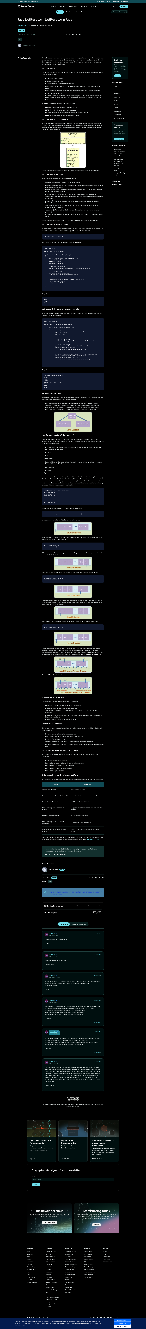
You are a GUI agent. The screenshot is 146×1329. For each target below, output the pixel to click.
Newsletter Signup (70, 1274)
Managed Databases (52, 1282)
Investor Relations (32, 1282)
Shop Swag (68, 1292)
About (28, 1251)
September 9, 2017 (54, 977)
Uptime (48, 1295)
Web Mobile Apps (89, 1269)
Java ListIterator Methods (52, 174)
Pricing (67, 1279)
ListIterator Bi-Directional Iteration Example (60, 309)
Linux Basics (117, 93)
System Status (107, 1259)
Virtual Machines (88, 1274)
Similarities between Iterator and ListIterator (61, 750)
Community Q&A (69, 1254)
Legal (28, 1274)
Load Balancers (50, 1279)
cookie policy (95, 1323)
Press (28, 1272)
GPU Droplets (49, 1254)
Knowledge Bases (51, 1251)
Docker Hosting (88, 1264)
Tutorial (21, 30)
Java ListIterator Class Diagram (55, 119)
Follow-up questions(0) (79, 924)
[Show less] (100, 933)
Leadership (30, 1254)
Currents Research (70, 1261)
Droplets (48, 1269)
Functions (48, 1274)
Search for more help (94, 906)
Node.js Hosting (88, 1267)
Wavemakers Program (71, 1267)
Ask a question (80, 906)
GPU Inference (88, 1254)
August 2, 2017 (53, 956)
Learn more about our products (55, 854)
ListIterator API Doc (93, 839)
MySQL (116, 104)
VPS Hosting (87, 1256)
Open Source (68, 1272)
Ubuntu (116, 90)
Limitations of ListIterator (52, 724)
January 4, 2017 (53, 935)
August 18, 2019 (53, 1063)
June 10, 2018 (53, 1002)
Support (105, 1251)
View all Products (51, 1309)
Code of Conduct (70, 1290)
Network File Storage (52, 1290)
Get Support (115, 1)
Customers (30, 1261)
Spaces (48, 1285)
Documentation (69, 1285)
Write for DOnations (70, 1259)
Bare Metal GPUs (50, 1256)
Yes (94, 913)
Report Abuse (106, 1256)
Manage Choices (122, 1326)
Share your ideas (107, 1261)
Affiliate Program (31, 1269)
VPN (85, 1261)
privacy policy (57, 1321)
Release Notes (69, 1287)
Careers (108, 1)
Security (29, 1279)
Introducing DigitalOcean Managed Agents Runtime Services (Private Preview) (41, 1)
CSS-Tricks (68, 1256)
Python (116, 100)
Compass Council (70, 1269)
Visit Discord (119, 139)
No (100, 913)
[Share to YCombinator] (77, 34)
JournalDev (52, 933)
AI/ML (115, 86)
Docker (116, 107)
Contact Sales (124, 1)
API (47, 1292)
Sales (104, 1254)
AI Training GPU (88, 1251)
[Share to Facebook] (70, 34)
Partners (29, 1264)
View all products (49, 1222)
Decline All (122, 1323)
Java (25, 25)
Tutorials (60, 12)
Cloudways (49, 1306)
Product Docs (80, 12)
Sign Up (32, 1159)
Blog (98, 1)
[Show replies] (100, 1022)
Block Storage (50, 1287)
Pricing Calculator (70, 1282)
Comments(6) (63, 924)
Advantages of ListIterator (53, 697)
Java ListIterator (48, 68)
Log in (114, 6)
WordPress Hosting (89, 1272)
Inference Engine (51, 1259)
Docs (102, 1)
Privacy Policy (31, 1277)
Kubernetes (117, 111)
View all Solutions (89, 1277)
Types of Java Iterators (51, 393)
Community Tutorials (70, 1251)
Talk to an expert (119, 118)
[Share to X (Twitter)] (67, 34)
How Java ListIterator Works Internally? (58, 435)
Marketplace (68, 1277)
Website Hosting (88, 1259)
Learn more (65, 1159)
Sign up (123, 6)
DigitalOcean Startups (71, 1264)
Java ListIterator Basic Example (55, 224)
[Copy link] (80, 34)
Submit (36, 1185)
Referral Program (32, 1267)
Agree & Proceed (122, 1320)
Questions (69, 12)
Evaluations (49, 1264)
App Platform (49, 1277)
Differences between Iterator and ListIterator (61, 775)
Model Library (50, 1267)
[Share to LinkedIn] (73, 34)
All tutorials (117, 115)
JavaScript (117, 97)
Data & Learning (50, 1261)
